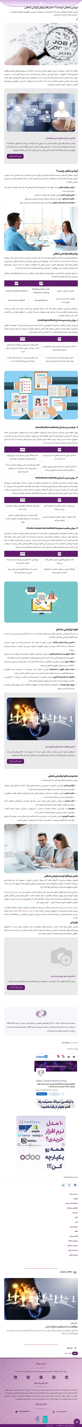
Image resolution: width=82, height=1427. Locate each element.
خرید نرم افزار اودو (14, 892)
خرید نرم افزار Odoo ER (23, 911)
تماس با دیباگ (41, 1404)
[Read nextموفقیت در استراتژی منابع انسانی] (41, 1299)
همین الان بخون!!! (15, 761)
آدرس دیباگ (41, 1364)
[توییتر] (69, 1185)
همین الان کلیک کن (15, 987)
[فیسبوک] (75, 1185)
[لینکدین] (63, 1185)
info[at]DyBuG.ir (24, 1411)
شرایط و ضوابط (49, 1426)
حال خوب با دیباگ (41, 1383)
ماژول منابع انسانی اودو (69, 907)
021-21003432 (61, 1412)
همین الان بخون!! (15, 156)
